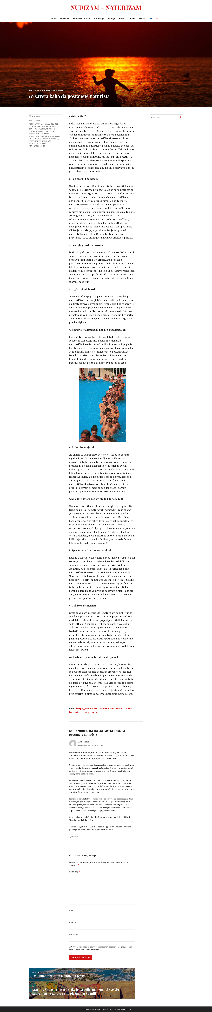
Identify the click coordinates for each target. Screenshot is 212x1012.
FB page (111, 18)
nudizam (36, 116)
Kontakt (142, 18)
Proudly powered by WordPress (93, 1009)
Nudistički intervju (81, 18)
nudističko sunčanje (39, 136)
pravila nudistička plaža (47, 139)
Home (53, 18)
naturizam (46, 126)
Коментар (74, 871)
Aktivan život (35, 90)
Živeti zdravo (56, 90)
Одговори (73, 837)
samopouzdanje (37, 146)
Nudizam (64, 18)
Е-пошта (73, 922)
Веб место (73, 934)
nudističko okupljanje (40, 134)
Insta (121, 18)
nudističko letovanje (45, 131)
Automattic (126, 1009)
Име (71, 910)
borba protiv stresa (39, 124)
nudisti (42, 129)
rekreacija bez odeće (39, 144)
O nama (131, 18)
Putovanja (99, 18)
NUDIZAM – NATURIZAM (106, 7)
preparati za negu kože (40, 141)
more (37, 126)
